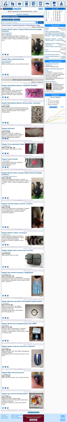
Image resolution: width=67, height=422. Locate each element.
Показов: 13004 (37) (18, 76)
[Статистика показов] (8, 54)
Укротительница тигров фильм (53, 46)
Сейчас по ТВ (55, 25)
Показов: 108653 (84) (18, 199)
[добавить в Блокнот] (3, 54)
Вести (46, 29)
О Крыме (17, 9)
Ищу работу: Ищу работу (51, 63)
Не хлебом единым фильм (52, 54)
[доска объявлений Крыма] (1, 9)
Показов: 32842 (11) (18, 297)
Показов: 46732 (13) (19, 169)
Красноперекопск (7, 19)
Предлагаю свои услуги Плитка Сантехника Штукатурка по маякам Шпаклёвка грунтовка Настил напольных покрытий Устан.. (54, 87)
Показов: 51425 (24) (19, 124)
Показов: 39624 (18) (19, 246)
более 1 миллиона (52, 104)
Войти (41, 9)
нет (49, 99)
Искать (41, 22)
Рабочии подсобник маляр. (52, 66)
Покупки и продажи (23, 14)
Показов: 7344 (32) (19, 409)
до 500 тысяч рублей (53, 102)
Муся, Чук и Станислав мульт (53, 51)
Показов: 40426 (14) (19, 229)
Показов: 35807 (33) (19, 319)
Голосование (55, 95)
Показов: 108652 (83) (18, 56)
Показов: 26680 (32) (18, 368)
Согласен (33, 420)
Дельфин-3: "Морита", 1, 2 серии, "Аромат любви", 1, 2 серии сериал (54, 39)
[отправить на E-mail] (5, 54)
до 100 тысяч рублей (53, 101)
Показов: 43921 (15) (19, 268)
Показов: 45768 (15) (19, 99)
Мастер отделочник (50, 81)
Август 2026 (55, 8)
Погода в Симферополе (33, 412)
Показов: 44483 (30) (19, 155)
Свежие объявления (55, 61)
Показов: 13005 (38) (18, 389)
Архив (62, 106)
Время (47, 28)
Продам (17, 19)
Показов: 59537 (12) (19, 140)
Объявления (8, 9)
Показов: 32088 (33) (19, 342)
